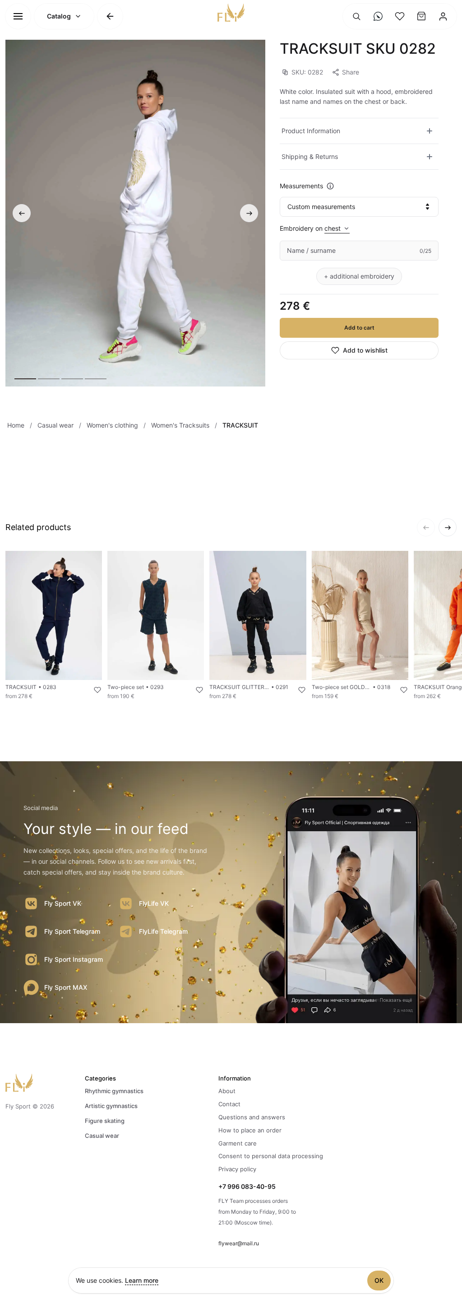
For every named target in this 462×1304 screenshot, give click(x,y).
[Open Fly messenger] (378, 16)
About (227, 1090)
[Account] (443, 16)
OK (378, 1280)
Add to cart (359, 327)
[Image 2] (49, 378)
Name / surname (311, 250)
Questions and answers (251, 1117)
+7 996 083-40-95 (247, 1186)
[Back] (110, 16)
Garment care (237, 1143)
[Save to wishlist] (92, 690)
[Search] (356, 16)
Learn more (141, 1280)
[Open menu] (18, 16)
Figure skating (105, 1120)
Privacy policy (237, 1169)
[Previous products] (426, 527)
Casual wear (102, 1135)
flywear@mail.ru (238, 1243)
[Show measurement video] (330, 186)
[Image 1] (25, 378)
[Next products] (448, 527)
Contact (229, 1104)
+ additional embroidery (359, 276)
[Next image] (249, 213)
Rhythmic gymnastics (114, 1090)
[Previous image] (22, 213)
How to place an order (250, 1130)
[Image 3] (72, 378)
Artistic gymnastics (111, 1105)
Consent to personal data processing (270, 1156)
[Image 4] (95, 378)
